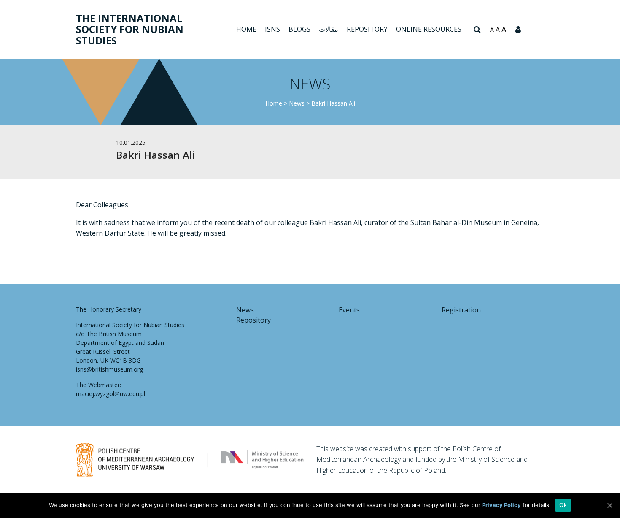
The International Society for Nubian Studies (129, 29)
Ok (563, 505)
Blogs (299, 29)
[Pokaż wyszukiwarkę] (477, 29)
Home (246, 29)
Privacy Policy (501, 505)
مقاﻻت (328, 29)
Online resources (428, 29)
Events (349, 310)
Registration (461, 310)
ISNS (272, 29)
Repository (367, 29)
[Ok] (609, 505)
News (297, 103)
